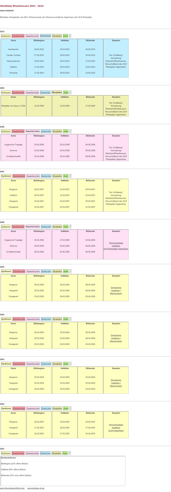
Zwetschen (45, 92)
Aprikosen (5, 36)
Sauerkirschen (32, 36)
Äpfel (65, 36)
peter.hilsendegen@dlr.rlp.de (12, 488)
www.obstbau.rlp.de (35, 488)
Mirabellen (57, 36)
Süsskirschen (18, 36)
